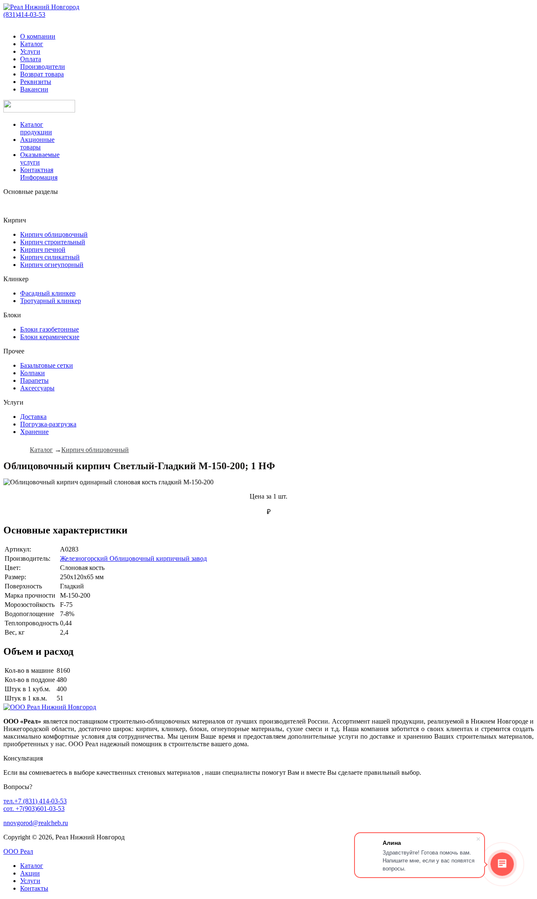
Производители (42, 66)
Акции (30, 873)
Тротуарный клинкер (50, 300)
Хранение (34, 431)
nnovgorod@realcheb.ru (35, 822)
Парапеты (34, 380)
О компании (37, 36)
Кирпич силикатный (50, 257)
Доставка (33, 416)
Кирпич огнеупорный (51, 264)
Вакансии (34, 89)
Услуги (30, 51)
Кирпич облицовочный (54, 234)
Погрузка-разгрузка (48, 424)
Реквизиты (35, 81)
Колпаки (32, 372)
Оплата (30, 59)
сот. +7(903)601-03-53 (34, 808)
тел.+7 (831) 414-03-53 (35, 801)
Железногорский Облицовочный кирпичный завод (133, 558)
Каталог (31, 43)
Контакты (34, 888)
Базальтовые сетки (46, 365)
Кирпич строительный (52, 242)
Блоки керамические (49, 336)
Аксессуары (37, 388)
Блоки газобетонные (49, 329)
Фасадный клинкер (48, 293)
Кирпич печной (42, 249)
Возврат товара (42, 74)
